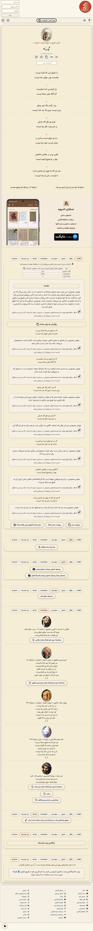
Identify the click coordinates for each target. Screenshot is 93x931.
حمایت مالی (23, 899)
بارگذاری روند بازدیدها (46, 843)
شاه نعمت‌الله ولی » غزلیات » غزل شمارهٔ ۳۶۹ (46, 739)
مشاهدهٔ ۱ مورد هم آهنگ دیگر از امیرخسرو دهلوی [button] (48, 683)
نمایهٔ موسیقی (81, 902)
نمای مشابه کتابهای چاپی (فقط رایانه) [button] (28, 525)
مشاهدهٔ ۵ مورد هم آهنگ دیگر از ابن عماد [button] (48, 786)
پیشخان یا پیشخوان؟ (56, 915)
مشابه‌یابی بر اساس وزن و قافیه (48, 800)
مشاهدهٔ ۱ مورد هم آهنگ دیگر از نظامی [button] (48, 640)
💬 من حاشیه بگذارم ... (26, 865)
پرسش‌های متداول (21, 893)
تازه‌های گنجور (81, 911)
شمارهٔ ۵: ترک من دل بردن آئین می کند (70, 187)
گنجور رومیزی (59, 893)
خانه (84, 890)
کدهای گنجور (59, 890)
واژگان (71, 259)
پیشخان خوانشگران (57, 911)
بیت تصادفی (82, 893)
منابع (25, 911)
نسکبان (60, 918)
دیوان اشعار (45, 42)
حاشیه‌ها (14, 259)
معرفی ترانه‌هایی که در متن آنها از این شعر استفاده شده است (48, 820)
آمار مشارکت (23, 905)
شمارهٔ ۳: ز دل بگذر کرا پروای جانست (23, 187)
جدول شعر (82, 896)
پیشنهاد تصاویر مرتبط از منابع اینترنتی (48, 569)
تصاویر (63, 259)
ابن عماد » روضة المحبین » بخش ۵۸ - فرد (46, 776)
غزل (43, 271)
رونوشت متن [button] (75, 525)
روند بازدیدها (25, 259)
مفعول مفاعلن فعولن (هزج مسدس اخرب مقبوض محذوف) (44, 268)
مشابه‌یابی (82, 908)
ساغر (61, 896)
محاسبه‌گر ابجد (58, 905)
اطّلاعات (78, 259)
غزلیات (36, 42)
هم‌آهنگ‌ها (44, 259)
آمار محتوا (23, 902)
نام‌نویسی (53, 871)
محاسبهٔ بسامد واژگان (48, 547)
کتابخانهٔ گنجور (58, 899)
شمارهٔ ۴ (46, 49)
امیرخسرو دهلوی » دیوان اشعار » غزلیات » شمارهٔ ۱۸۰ (46, 660)
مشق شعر (54, 259)
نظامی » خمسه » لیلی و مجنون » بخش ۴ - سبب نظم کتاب (46, 629)
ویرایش (39, 316)
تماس (25, 915)
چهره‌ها (24, 896)
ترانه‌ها (35, 259)
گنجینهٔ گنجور (59, 902)
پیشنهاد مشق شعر (46, 596)
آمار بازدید (24, 908)
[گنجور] (85, 7)
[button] (89, 20)
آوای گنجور (60, 908)
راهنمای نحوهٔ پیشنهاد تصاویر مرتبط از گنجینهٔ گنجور (48, 575)
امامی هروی (55, 42)
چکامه (43, 274)
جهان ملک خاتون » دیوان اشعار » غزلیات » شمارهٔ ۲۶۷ (46, 702)
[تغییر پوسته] (5, 926)
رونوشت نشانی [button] (56, 525)
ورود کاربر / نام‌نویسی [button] (48, 20)
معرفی (25, 890)
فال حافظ (82, 899)
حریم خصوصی (22, 918)
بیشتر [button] (48, 793)
